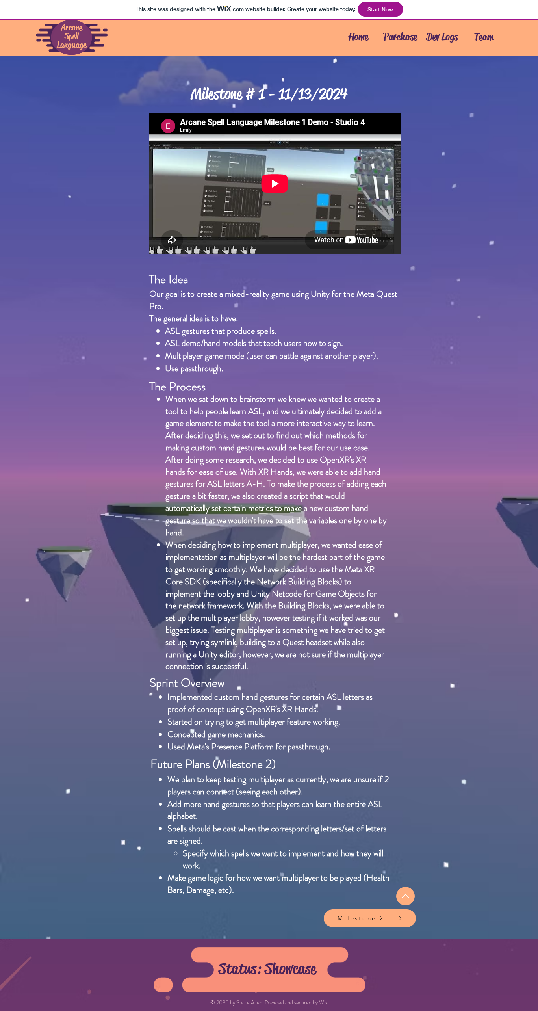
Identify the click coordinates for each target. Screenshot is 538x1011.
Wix (323, 1002)
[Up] (405, 896)
